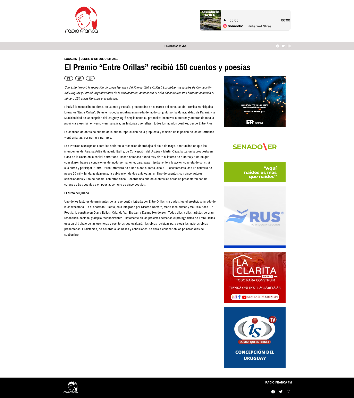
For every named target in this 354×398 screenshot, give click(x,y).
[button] (68, 78)
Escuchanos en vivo (175, 46)
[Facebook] (278, 46)
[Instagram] (289, 46)
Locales (70, 59)
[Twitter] (283, 46)
